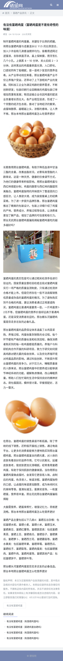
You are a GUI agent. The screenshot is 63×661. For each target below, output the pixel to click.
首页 (7, 13)
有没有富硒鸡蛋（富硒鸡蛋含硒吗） (25, 627)
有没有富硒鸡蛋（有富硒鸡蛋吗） (24, 621)
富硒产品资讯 (19, 13)
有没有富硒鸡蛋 (14, 605)
